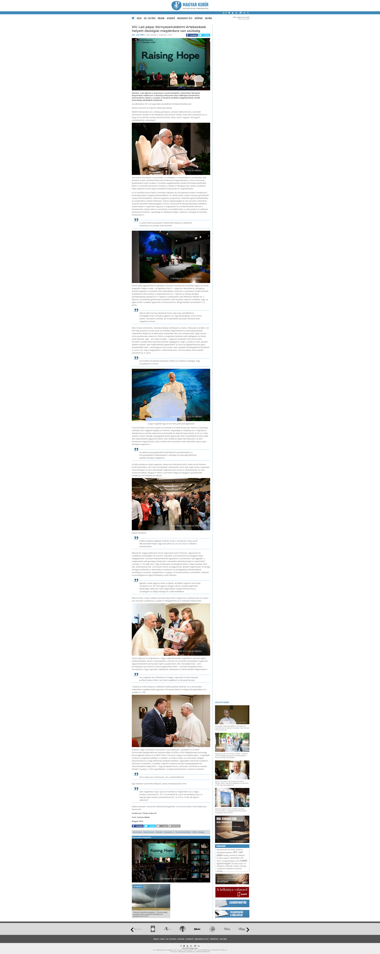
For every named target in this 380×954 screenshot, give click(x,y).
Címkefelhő (221, 846)
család (243, 860)
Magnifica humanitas (234, 868)
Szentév (219, 871)
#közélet (159, 832)
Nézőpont (199, 18)
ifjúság (225, 855)
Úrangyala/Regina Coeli (230, 861)
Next (247, 929)
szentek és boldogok (237, 855)
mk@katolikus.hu (206, 950)
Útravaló (234, 863)
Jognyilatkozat (191, 952)
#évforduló (137, 832)
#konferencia (148, 832)
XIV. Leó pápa (149, 18)
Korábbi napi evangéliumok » (239, 841)
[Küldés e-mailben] (162, 827)
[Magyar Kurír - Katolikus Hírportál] (190, 10)
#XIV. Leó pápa (198, 832)
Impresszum (173, 952)
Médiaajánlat (182, 952)
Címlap (156, 939)
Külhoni (161, 18)
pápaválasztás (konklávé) (226, 850)
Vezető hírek (222, 702)
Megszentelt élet (184, 18)
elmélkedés (229, 866)
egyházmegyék (224, 863)
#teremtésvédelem (183, 832)
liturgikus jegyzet (223, 858)
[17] (171, 90)
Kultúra (208, 18)
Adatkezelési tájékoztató (203, 952)
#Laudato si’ (169, 832)
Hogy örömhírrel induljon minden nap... (229, 822)
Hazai (139, 18)
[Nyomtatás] (174, 827)
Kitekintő (171, 18)
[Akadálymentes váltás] (223, 13)
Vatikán (236, 866)
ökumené (234, 858)
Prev (132, 929)
